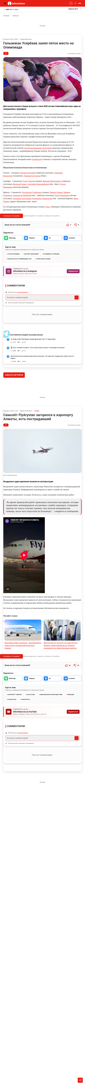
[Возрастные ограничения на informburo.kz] (70, 3)
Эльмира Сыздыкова (22, 198)
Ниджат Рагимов (28, 173)
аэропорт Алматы (15, 711)
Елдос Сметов (29, 181)
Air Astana (31, 711)
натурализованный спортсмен (38, 148)
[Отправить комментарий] (76, 298)
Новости (16, 16)
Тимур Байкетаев (26, 39)
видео (37, 427)
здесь (47, 206)
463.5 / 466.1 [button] (12, 9)
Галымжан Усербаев (51, 254)
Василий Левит (20, 184)
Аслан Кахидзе (14, 254)
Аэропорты (25, 716)
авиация (70, 711)
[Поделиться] (80, 1080)
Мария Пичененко (26, 427)
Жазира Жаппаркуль (52, 181)
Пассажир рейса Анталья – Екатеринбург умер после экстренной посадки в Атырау (22, 662)
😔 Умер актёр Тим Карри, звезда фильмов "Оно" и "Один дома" (33, 339)
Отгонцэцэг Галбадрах (32, 192)
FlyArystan (12, 716)
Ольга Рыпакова (62, 195)
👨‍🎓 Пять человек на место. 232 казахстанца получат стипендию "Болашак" (38, 347)
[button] (75, 9)
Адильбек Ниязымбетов (38, 184)
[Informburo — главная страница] (17, 3)
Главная (6, 16)
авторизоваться (22, 292)
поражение (37, 159)
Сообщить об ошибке (11, 216)
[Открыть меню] (5, 3)
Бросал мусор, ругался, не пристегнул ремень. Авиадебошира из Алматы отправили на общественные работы (61, 662)
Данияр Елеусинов (32, 176)
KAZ (79, 3)
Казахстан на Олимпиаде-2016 (20, 259)
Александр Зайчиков (22, 195)
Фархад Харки (56, 192)
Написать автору (75, 53)
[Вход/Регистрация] (75, 3)
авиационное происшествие (51, 711)
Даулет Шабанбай (31, 254)
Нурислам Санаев (43, 259)
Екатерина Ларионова (42, 198)
